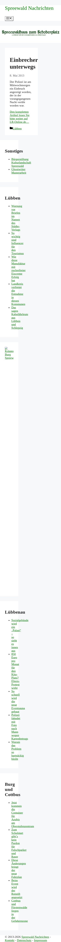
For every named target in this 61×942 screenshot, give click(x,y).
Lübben (17, 128)
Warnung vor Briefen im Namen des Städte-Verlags (16, 217)
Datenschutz (24, 940)
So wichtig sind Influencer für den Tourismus (17, 243)
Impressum (40, 940)
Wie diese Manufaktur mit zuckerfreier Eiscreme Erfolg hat (18, 268)
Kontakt (9, 940)
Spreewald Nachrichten (29, 8)
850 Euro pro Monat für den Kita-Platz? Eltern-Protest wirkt (15, 670)
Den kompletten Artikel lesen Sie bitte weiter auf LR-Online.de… (19, 117)
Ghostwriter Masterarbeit (18, 171)
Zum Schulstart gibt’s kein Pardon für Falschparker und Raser (19, 843)
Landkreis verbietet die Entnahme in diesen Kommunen (18, 294)
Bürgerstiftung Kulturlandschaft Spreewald (21, 162)
